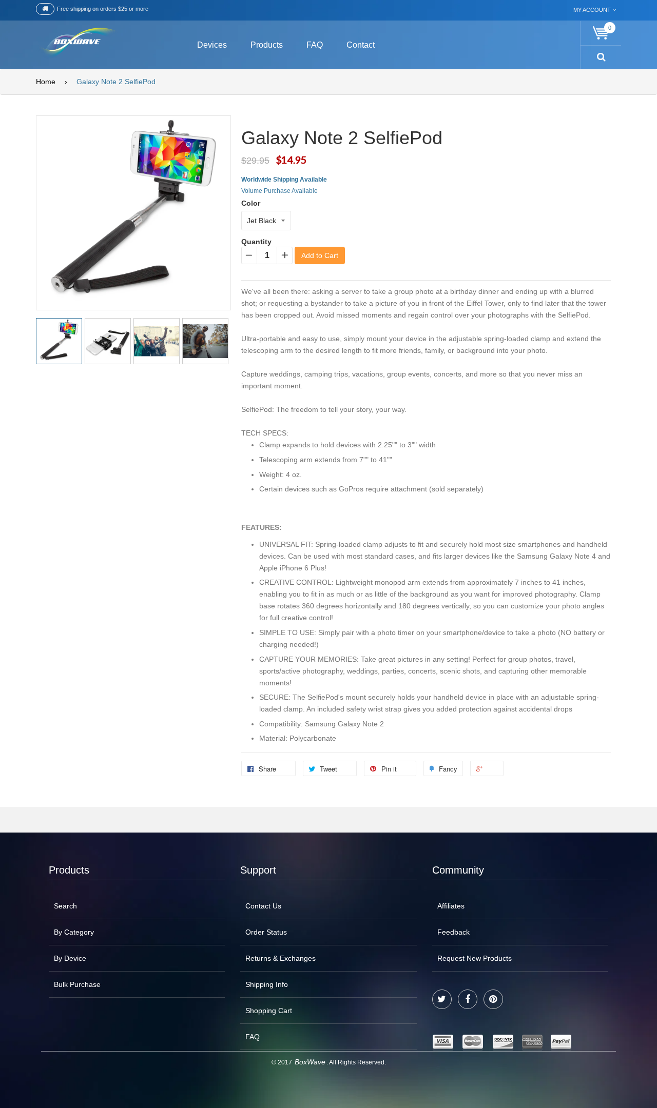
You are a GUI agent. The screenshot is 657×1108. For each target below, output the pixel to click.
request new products (474, 958)
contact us (263, 906)
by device (70, 958)
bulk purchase (77, 984)
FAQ (252, 1037)
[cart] (601, 33)
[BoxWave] (77, 43)
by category (74, 932)
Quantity (256, 242)
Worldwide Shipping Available (284, 179)
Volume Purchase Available (279, 190)
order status (266, 932)
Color (250, 203)
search (65, 906)
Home (45, 81)
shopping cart (268, 1010)
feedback (453, 932)
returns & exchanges (280, 958)
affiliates (451, 906)
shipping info (266, 984)
